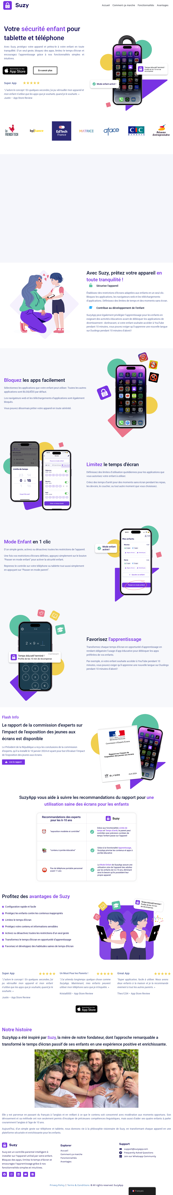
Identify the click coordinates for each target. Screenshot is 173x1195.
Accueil (106, 5)
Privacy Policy (57, 1185)
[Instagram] (11, 1174)
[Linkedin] (18, 1174)
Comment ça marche (123, 5)
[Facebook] (4, 1174)
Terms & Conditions (78, 1185)
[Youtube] (25, 1174)
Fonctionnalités (146, 5)
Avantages (162, 5)
